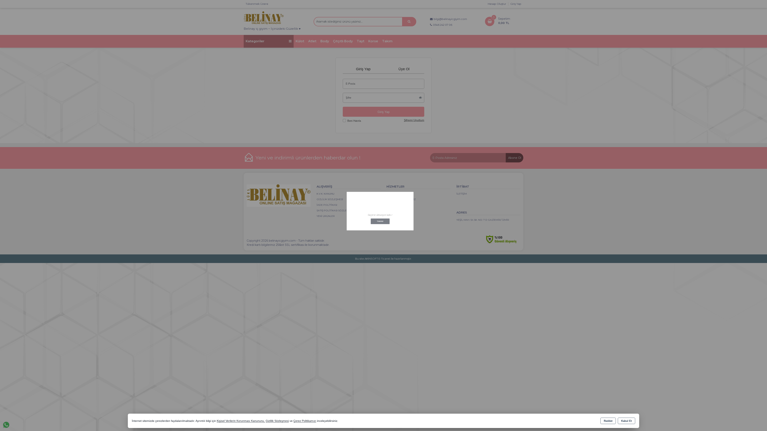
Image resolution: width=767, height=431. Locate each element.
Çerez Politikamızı (304, 420)
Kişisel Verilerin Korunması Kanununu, (241, 420)
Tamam (380, 225)
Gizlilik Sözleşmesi (277, 420)
